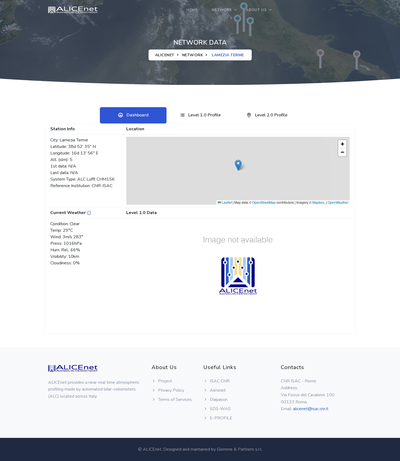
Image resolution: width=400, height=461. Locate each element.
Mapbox (318, 202)
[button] (238, 165)
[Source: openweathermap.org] (89, 213)
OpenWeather (338, 202)
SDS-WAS (220, 409)
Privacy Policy (170, 390)
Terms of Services (174, 400)
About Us (256, 10)
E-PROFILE (220, 418)
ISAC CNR (219, 381)
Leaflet (226, 202)
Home (192, 10)
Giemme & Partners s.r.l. (239, 449)
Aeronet (217, 390)
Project (164, 381)
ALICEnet (164, 55)
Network (222, 10)
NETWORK (192, 55)
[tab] (133, 115)
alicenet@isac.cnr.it (310, 409)
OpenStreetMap (264, 202)
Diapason (218, 400)
